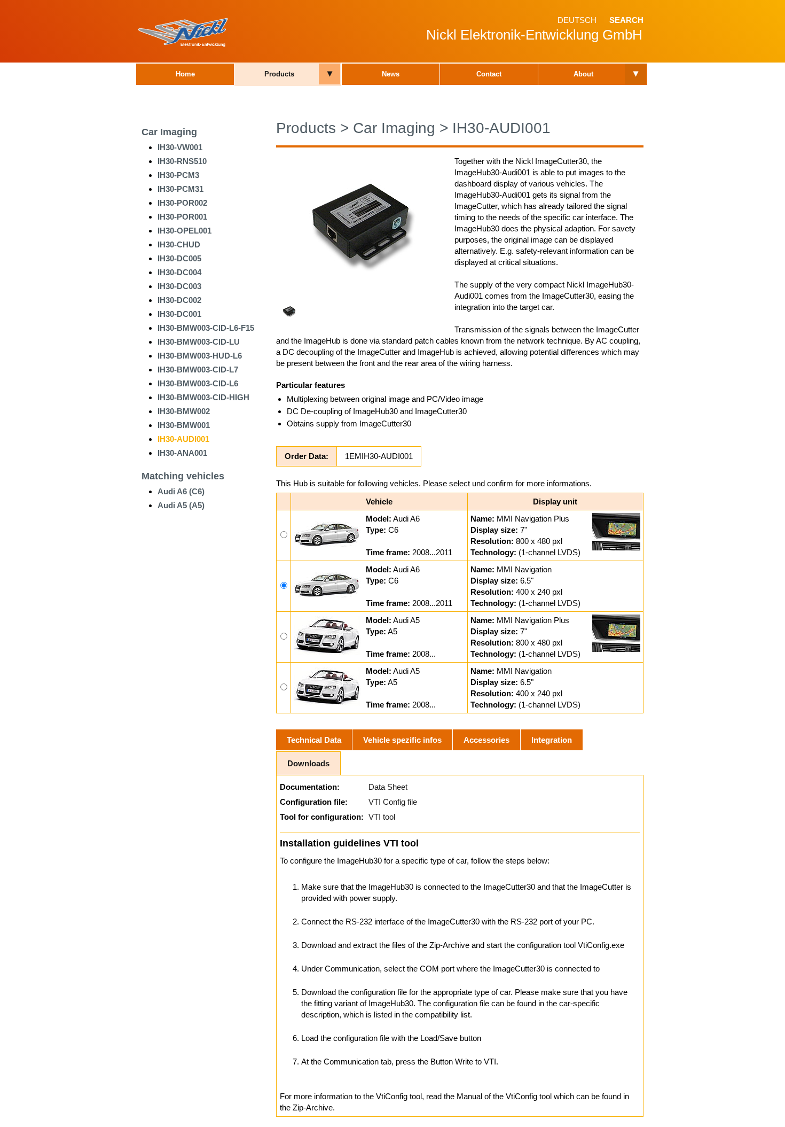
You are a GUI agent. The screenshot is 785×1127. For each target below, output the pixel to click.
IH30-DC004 (179, 272)
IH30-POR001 (182, 216)
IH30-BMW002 (184, 411)
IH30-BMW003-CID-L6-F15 (206, 327)
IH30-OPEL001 (184, 230)
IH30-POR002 (182, 202)
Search (626, 20)
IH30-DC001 (179, 313)
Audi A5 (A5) (181, 505)
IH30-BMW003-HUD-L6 (200, 355)
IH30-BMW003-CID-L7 (198, 369)
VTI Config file (392, 801)
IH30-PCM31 (180, 188)
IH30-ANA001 (182, 452)
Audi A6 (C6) (181, 491)
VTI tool (381, 816)
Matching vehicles (183, 476)
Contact (488, 74)
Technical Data (314, 739)
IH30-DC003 (179, 286)
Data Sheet (387, 786)
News (390, 74)
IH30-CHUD (179, 244)
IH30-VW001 (180, 147)
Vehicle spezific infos (402, 739)
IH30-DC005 (179, 258)
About (583, 74)
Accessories (486, 739)
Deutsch (577, 20)
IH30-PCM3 (178, 175)
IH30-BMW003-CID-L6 (198, 383)
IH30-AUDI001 (183, 439)
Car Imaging (169, 132)
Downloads (308, 763)
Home (185, 74)
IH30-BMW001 (184, 425)
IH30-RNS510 (182, 161)
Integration (551, 739)
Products (279, 74)
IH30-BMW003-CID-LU (199, 341)
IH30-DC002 (179, 300)
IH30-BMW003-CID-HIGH (203, 397)
